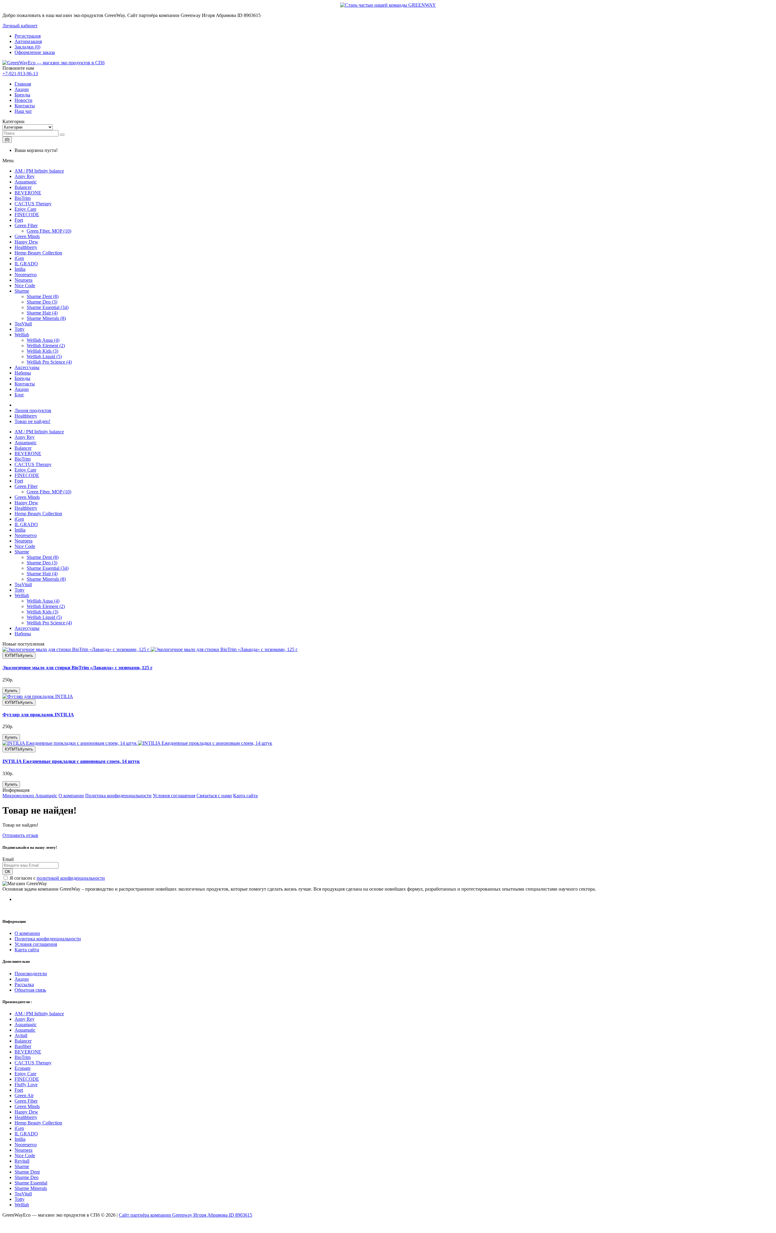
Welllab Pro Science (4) (49, 362)
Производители (31, 973)
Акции (22, 89)
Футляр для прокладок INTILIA (38, 714)
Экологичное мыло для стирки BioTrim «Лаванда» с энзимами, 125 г (77, 667)
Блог (19, 394)
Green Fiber (26, 225)
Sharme (22, 291)
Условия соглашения (174, 795)
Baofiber (23, 1046)
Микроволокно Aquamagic (29, 795)
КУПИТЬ (19, 655)
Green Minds (27, 236)
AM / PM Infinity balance (39, 170)
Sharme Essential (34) (48, 307)
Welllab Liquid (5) (44, 356)
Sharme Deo (26, 1177)
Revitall (22, 1161)
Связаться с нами (214, 795)
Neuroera (23, 280)
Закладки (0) (27, 46)
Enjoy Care (25, 209)
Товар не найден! (32, 421)
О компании (71, 795)
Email (8, 859)
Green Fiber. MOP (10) (49, 230)
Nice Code (25, 285)
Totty (20, 329)
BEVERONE (28, 192)
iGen (19, 258)
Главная (23, 83)
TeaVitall (23, 323)
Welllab (22, 334)
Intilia (20, 269)
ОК (7, 871)
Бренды (22, 94)
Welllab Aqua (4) (43, 340)
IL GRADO (26, 263)
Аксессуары (27, 367)
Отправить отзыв (20, 835)
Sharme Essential (31, 1182)
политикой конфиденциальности (71, 878)
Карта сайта (245, 795)
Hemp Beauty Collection (38, 252)
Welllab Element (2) (46, 345)
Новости (23, 100)
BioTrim (23, 198)
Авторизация (28, 41)
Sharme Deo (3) (42, 301)
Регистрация (28, 36)
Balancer (23, 187)
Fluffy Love (26, 1084)
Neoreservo (26, 274)
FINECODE (27, 214)
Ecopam (22, 1068)
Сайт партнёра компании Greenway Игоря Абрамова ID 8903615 (185, 1215)
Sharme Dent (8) (43, 296)
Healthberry (26, 247)
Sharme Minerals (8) (46, 318)
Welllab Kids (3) (42, 351)
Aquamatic (25, 1030)
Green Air (24, 1095)
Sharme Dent (27, 1171)
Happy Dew (26, 241)
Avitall (21, 1035)
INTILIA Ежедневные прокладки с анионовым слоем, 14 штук (71, 761)
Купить (11, 690)
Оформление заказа (35, 52)
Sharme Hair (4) (42, 312)
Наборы (23, 372)
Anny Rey (25, 176)
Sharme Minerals (31, 1188)
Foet (19, 220)
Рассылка (24, 984)
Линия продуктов (33, 410)
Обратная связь (30, 990)
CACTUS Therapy (33, 203)
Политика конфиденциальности (118, 795)
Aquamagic (26, 181)
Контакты (25, 105)
